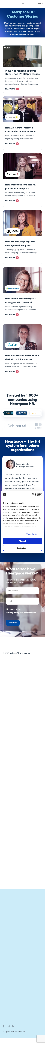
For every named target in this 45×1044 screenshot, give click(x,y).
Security (7, 1003)
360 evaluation (10, 796)
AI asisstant (8, 756)
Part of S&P (8, 923)
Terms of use (30, 612)
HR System (8, 952)
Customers (8, 912)
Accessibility (9, 1020)
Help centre (8, 980)
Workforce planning (12, 711)
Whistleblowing (10, 816)
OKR (5, 785)
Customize (21, 548)
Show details (31, 534)
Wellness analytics (11, 839)
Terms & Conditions (12, 997)
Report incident (10, 975)
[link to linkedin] (4, 1026)
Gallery (6, 733)
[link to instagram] (9, 1026)
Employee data (9, 722)
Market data (8, 867)
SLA (5, 969)
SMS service (9, 827)
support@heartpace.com (14, 1031)
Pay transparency (11, 873)
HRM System (9, 946)
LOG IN (40, 4)
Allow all (22, 541)
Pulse (5, 773)
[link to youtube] (13, 1026)
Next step (13, 623)
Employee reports (11, 739)
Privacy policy (12, 612)
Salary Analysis (10, 861)
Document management (14, 745)
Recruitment (8, 822)
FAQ (5, 963)
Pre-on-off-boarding (12, 750)
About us (7, 906)
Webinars (7, 940)
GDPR (5, 1009)
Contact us (8, 901)
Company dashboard (12, 728)
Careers (6, 918)
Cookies (6, 1014)
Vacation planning (11, 810)
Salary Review (9, 850)
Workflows (8, 716)
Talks (5, 790)
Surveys (7, 779)
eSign (5, 833)
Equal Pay (7, 856)
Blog (5, 935)
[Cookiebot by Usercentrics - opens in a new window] (32, 494)
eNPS (5, 768)
